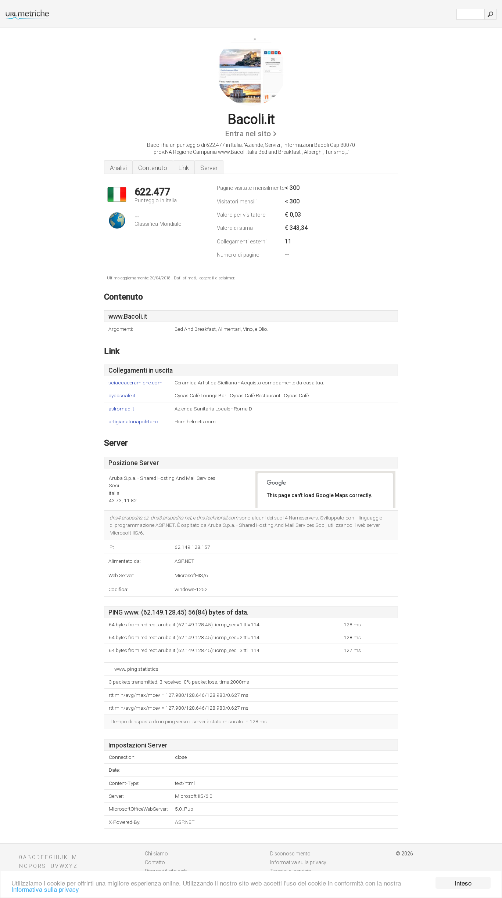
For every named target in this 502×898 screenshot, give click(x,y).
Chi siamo (156, 854)
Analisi (118, 167)
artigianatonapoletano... (135, 421)
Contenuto (152, 167)
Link (184, 167)
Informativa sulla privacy (45, 889)
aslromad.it (121, 409)
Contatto (155, 862)
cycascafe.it (121, 395)
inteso (463, 882)
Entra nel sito (248, 133)
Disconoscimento (290, 854)
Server (209, 167)
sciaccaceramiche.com (135, 382)
